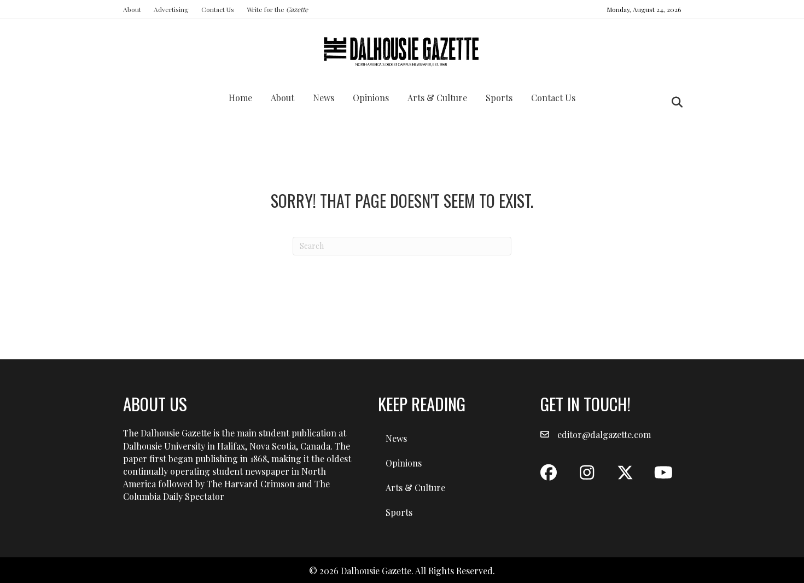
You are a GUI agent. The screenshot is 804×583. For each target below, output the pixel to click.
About (132, 9)
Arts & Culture (437, 97)
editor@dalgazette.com (604, 434)
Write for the (277, 9)
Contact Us (217, 9)
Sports (499, 97)
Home (240, 97)
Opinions (371, 97)
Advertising (171, 9)
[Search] (674, 102)
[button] (548, 472)
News (323, 97)
